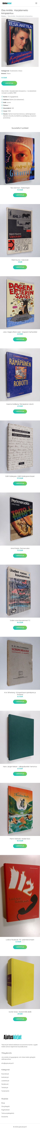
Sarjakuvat (4, 1084)
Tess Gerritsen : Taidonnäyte (20, 188)
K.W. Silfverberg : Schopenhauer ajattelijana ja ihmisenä (20, 693)
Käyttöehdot (5, 1110)
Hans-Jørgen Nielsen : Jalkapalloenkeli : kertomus (20, 767)
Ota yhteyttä (5, 1106)
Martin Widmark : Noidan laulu (20, 839)
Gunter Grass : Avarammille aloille (20, 1012)
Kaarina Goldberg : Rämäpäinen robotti (20, 404)
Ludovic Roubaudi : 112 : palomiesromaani (20, 940)
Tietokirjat (4, 1087)
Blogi (3, 1103)
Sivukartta (4, 1117)
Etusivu (3, 16)
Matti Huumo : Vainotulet (20, 260)
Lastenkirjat (5, 1081)
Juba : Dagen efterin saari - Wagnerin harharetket (20, 332)
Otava (20, 71)
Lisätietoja (9, 83)
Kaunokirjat (5, 1074)
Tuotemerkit (13, 71)
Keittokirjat (5, 1077)
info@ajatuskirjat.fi (7, 1063)
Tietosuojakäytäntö (7, 1113)
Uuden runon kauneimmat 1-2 (20, 620)
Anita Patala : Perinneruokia (20, 548)
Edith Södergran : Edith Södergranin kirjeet (20, 476)
